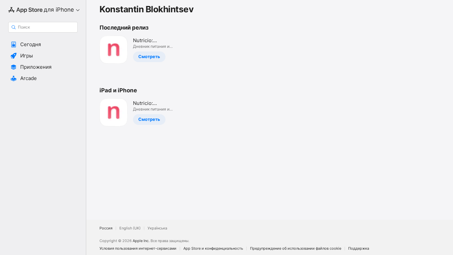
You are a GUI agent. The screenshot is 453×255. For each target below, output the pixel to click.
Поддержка (358, 248)
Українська (157, 228)
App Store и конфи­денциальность (213, 248)
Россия (105, 228)
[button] (43, 44)
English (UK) (130, 228)
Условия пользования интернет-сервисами (137, 248)
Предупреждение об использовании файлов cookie (295, 248)
